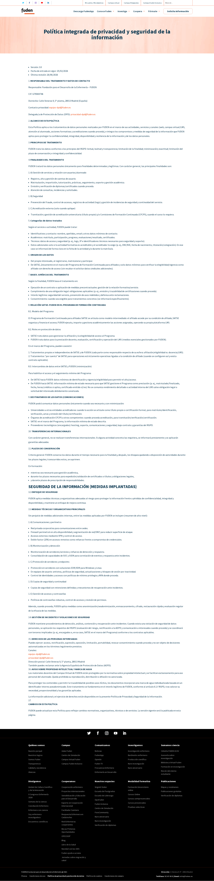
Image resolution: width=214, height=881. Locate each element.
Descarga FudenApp (84, 11)
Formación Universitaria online (138, 788)
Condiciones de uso (37, 876)
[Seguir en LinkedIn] (49, 3)
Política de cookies (94, 876)
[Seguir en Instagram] (36, 3)
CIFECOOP (66, 836)
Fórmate (152, 11)
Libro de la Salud (69, 844)
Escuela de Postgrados (105, 791)
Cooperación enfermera (72, 787)
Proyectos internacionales (73, 791)
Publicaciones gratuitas (171, 791)
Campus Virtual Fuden (71, 759)
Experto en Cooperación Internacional (72, 804)
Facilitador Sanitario (70, 810)
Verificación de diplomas (105, 825)
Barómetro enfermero (137, 755)
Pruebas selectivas (136, 807)
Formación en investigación (173, 766)
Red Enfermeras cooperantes (69, 823)
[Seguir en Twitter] (23, 3)
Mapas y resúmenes (169, 787)
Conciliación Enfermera (38, 806)
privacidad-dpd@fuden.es (83, 114)
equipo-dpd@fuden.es (60, 107)
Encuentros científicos (38, 821)
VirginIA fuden (101, 787)
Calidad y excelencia (37, 768)
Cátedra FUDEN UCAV (170, 751)
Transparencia (34, 763)
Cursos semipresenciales (139, 798)
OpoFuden (99, 799)
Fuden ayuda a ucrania (71, 853)
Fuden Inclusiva (101, 804)
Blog (64, 840)
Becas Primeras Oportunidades (68, 830)
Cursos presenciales (137, 803)
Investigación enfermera (138, 751)
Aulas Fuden (67, 751)
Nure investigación (136, 763)
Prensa (24, 876)
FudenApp (99, 755)
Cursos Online (134, 794)
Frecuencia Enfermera (104, 768)
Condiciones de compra (114, 876)
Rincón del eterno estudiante (168, 772)
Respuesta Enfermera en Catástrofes (72, 816)
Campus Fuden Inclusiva (72, 763)
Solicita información (178, 11)
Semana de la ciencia (37, 801)
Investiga (122, 11)
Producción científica (137, 759)
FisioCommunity (102, 812)
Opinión (98, 759)
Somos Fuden (34, 759)
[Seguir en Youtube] (42, 3)
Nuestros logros (35, 755)
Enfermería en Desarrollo (105, 772)
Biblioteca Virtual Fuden (171, 762)
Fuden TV (99, 763)
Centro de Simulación (71, 755)
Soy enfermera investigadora (34, 816)
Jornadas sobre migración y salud (74, 859)
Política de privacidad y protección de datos (66, 876)
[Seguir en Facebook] (30, 3)
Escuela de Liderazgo (104, 795)
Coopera (137, 11)
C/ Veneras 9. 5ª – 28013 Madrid (181, 872)
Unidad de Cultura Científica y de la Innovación (40, 788)
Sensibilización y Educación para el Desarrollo (73, 797)
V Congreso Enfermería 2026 (38, 796)
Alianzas (32, 772)
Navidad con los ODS (70, 849)
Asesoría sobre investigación (167, 757)
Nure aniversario (135, 768)
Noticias (98, 751)
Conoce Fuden (104, 11)
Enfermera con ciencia (38, 810)
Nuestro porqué (35, 751)
